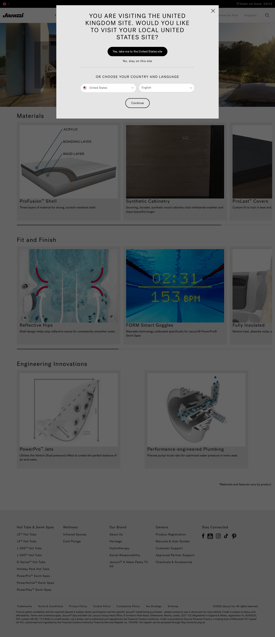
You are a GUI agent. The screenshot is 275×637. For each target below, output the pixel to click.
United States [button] (97, 88)
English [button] (146, 88)
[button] (137, 63)
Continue (137, 103)
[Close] (213, 10)
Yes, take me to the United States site (137, 51)
